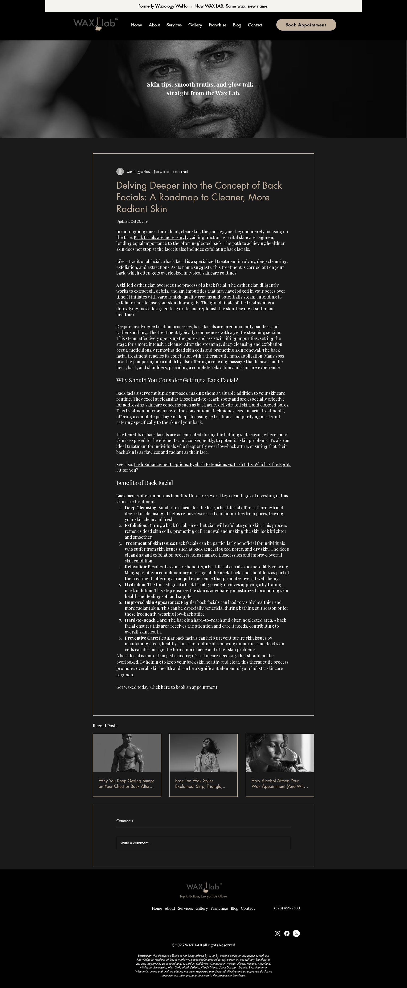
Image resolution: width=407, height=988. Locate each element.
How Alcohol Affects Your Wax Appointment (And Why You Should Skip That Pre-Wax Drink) (279, 783)
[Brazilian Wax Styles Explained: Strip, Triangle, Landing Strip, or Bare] (204, 753)
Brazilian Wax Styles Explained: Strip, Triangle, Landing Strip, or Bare (199, 783)
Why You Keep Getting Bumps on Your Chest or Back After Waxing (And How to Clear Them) (126, 783)
